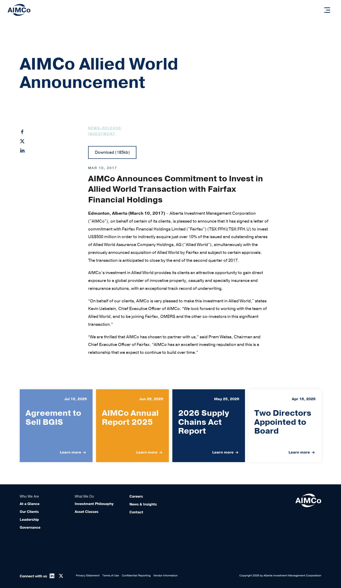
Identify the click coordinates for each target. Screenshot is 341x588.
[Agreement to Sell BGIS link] (56, 425)
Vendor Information (165, 575)
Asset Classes (86, 511)
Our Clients (29, 511)
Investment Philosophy (94, 504)
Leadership (29, 519)
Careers (136, 496)
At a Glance (29, 504)
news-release (105, 128)
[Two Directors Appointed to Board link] (284, 425)
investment (101, 134)
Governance (30, 527)
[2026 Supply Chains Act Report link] (208, 425)
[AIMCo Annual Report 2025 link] (132, 425)
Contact (136, 512)
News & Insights (143, 504)
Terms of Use (110, 575)
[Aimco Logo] (19, 9)
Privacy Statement (88, 575)
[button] (327, 10)
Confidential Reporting (136, 575)
